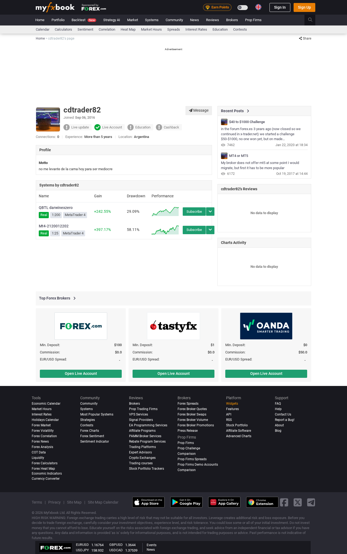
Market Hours (151, 29)
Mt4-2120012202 (54, 226)
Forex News (40, 441)
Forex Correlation (44, 436)
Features (232, 409)
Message (200, 110)
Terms (37, 502)
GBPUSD (116, 545)
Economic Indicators (47, 473)
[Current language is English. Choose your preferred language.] (258, 7)
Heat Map (128, 29)
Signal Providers (141, 419)
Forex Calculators (44, 463)
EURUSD (82, 545)
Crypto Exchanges (142, 457)
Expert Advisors (140, 452)
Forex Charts (89, 430)
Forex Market (41, 425)
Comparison (187, 470)
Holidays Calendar (45, 419)
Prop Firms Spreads (192, 459)
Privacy (54, 502)
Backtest (83, 20)
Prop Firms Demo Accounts (198, 464)
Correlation (107, 29)
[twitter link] (298, 502)
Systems (152, 20)
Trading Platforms (142, 447)
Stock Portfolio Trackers (146, 468)
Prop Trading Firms (143, 409)
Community (174, 20)
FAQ (278, 403)
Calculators (63, 29)
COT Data (39, 452)
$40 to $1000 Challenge (247, 122)
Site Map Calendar (103, 502)
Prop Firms (253, 20)
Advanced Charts (238, 436)
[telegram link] (311, 502)
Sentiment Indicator (94, 441)
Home (39, 20)
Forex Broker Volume (193, 419)
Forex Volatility (43, 430)
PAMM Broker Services (145, 436)
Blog (278, 430)
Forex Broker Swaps (192, 414)
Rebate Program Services (147, 441)
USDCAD (116, 550)
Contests (240, 29)
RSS (229, 419)
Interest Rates (196, 29)
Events (151, 545)
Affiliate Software (238, 430)
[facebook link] (284, 502)
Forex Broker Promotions (196, 425)
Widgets (232, 403)
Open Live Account (81, 373)
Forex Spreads (188, 403)
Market (132, 20)
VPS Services (138, 414)
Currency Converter (46, 478)
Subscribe (194, 212)
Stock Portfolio (237, 425)
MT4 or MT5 (238, 156)
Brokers (232, 20)
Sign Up (304, 7)
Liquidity (38, 457)
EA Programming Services (148, 425)
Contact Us (283, 414)
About (279, 425)
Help (278, 409)
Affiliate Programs (142, 430)
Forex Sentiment (92, 436)
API (228, 414)
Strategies (87, 419)
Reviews (212, 20)
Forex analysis (42, 447)
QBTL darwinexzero (56, 207)
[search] (313, 20)
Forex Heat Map (43, 468)
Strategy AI (111, 20)
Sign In (280, 7)
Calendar (42, 29)
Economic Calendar (46, 403)
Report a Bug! (284, 419)
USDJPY (82, 550)
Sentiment (85, 29)
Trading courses (141, 463)
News (194, 20)
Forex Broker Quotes (192, 409)
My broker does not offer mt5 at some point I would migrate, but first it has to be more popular (260, 165)
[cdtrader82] (224, 122)
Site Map (74, 502)
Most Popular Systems (96, 414)
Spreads (173, 29)
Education (220, 29)
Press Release (188, 430)
